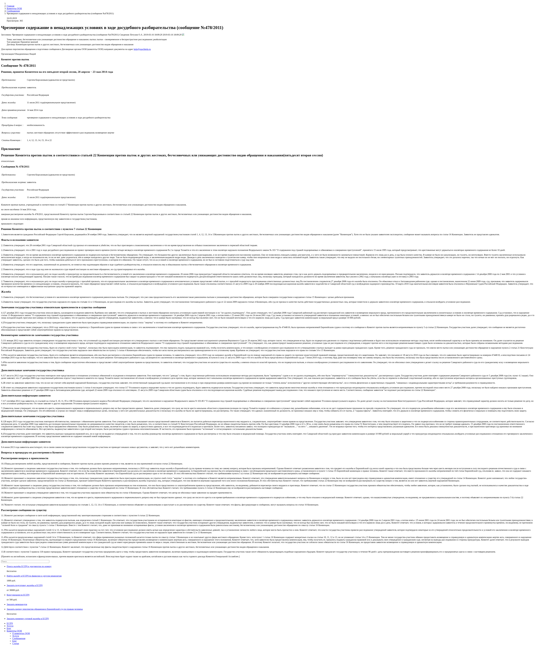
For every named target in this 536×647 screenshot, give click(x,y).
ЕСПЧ (10, 623)
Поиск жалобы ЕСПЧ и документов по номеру (29, 566)
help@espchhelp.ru (142, 49)
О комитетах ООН (21, 633)
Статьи (15, 643)
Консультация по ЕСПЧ (18, 595)
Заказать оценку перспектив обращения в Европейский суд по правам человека (45, 609)
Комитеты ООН (14, 8)
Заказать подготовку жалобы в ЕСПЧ (24, 585)
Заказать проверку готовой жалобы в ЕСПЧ (28, 618)
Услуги (10, 626)
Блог (9, 628)
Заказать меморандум (17, 604)
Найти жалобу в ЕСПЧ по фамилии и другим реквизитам (34, 576)
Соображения (13, 11)
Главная (10, 6)
